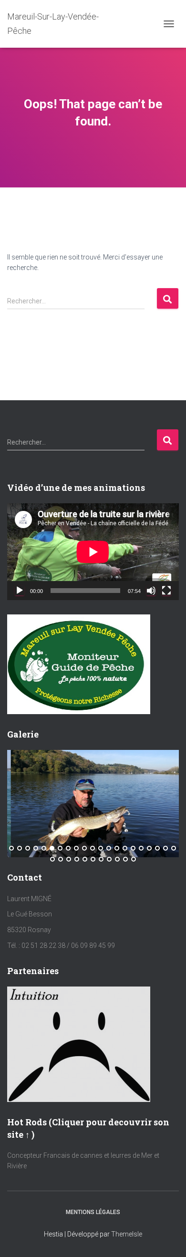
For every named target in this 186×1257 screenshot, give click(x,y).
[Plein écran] (166, 590)
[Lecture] (19, 590)
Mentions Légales (93, 1212)
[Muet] (151, 590)
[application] (93, 551)
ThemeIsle (126, 1234)
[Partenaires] (78, 1044)
